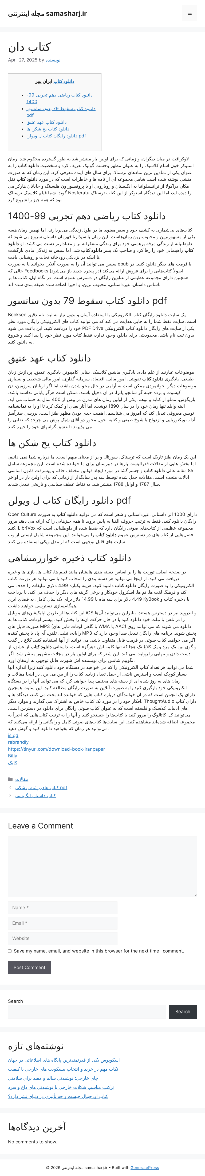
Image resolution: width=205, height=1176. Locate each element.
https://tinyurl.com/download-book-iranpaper (56, 749)
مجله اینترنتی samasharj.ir (47, 13)
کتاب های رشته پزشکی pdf (41, 787)
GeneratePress (145, 1167)
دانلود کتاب (63, 81)
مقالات (21, 779)
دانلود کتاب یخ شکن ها (47, 129)
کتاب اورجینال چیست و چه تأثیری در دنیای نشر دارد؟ (58, 1096)
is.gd (13, 735)
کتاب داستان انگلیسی (35, 795)
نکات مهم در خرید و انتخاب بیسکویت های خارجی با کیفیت (63, 1069)
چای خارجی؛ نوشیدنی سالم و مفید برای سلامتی (53, 1078)
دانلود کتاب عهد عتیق (46, 122)
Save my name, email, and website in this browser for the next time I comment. (99, 951)
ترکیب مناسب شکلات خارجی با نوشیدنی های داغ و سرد (61, 1087)
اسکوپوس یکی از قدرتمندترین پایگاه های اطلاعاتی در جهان (64, 1060)
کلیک (12, 762)
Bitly (12, 755)
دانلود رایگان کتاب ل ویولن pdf (56, 135)
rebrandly (18, 742)
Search (15, 1001)
